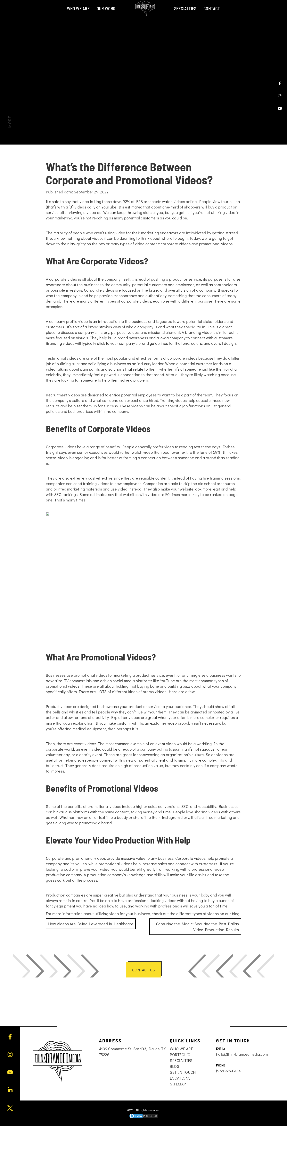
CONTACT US (143, 969)
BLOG (174, 1066)
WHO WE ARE (78, 8)
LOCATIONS (180, 1078)
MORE (9, 122)
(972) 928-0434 (228, 1070)
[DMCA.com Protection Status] (143, 1115)
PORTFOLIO (180, 1054)
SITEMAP (178, 1083)
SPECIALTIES (185, 8)
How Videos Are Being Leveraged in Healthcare (90, 923)
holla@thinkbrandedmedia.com (242, 1054)
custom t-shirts (129, 723)
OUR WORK (106, 8)
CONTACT (211, 8)
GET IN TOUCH (183, 1072)
